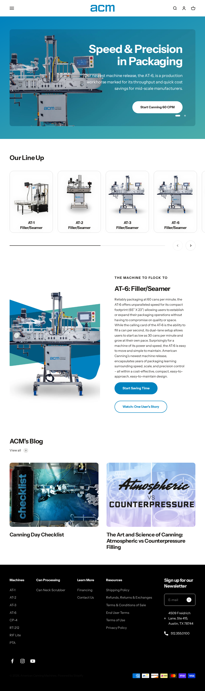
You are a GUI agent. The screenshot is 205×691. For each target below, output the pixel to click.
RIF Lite (15, 620)
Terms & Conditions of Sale (126, 590)
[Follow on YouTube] (32, 646)
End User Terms (117, 598)
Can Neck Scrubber (50, 575)
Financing (84, 575)
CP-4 (13, 605)
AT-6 (13, 598)
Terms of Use (115, 605)
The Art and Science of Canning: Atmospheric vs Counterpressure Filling (146, 525)
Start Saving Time (136, 373)
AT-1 (12, 575)
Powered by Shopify (70, 661)
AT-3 (13, 590)
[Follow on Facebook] (12, 646)
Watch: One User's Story (141, 392)
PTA (13, 628)
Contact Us (85, 583)
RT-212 (14, 613)
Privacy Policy (116, 613)
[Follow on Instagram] (22, 646)
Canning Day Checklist (37, 519)
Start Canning (164, 92)
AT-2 (13, 583)
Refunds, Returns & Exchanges (129, 583)
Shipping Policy (117, 575)
